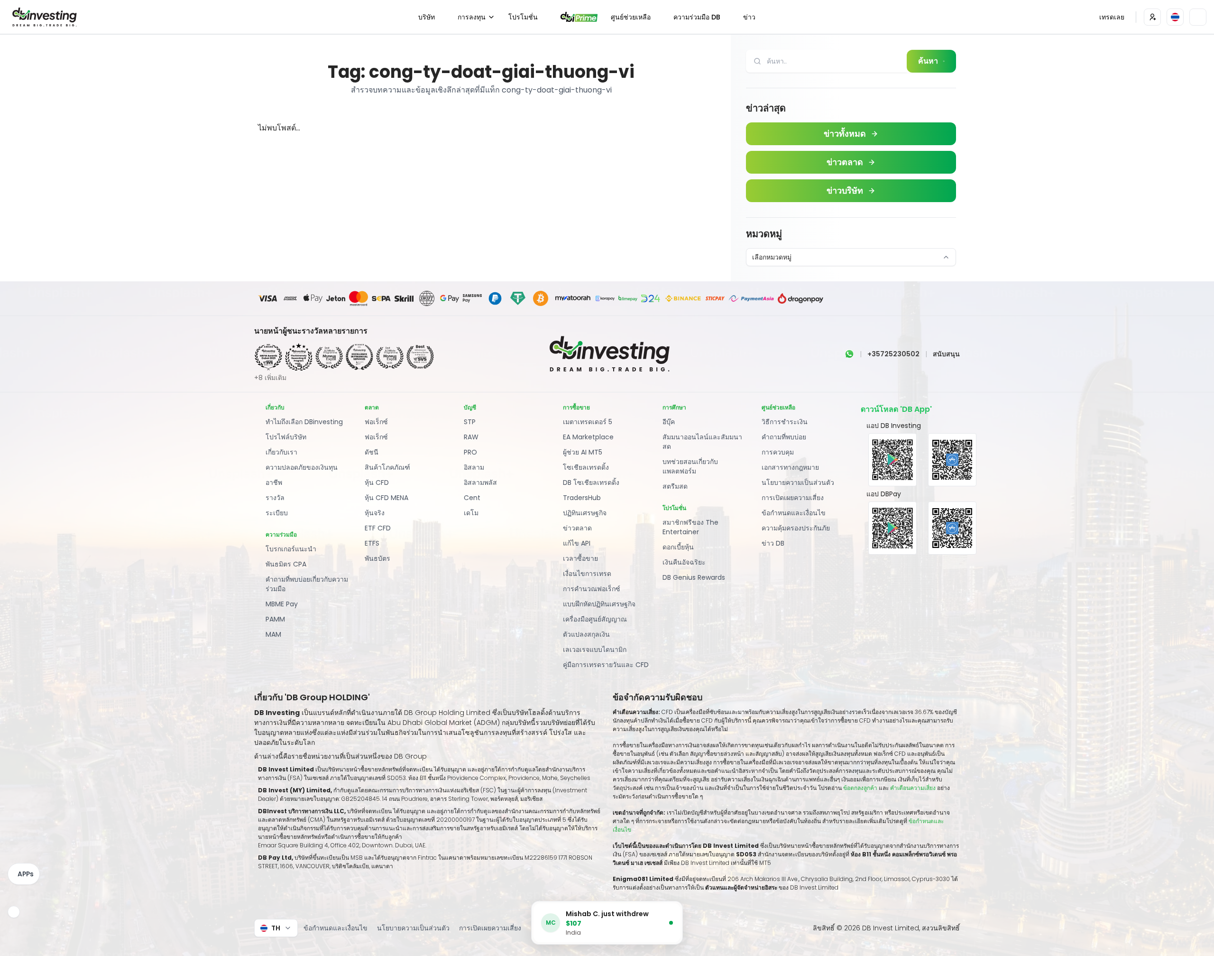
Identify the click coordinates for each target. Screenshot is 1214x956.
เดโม (471, 513)
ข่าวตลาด (577, 528)
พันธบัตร (377, 558)
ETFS (372, 543)
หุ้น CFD (377, 482)
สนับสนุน (946, 354)
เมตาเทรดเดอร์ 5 (587, 422)
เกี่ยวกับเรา (281, 452)
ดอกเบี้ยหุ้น (678, 547)
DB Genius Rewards (693, 577)
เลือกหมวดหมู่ (771, 257)
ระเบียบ (277, 513)
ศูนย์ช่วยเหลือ (631, 17)
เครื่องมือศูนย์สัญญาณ (595, 619)
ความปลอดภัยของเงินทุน (302, 467)
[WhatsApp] (849, 354)
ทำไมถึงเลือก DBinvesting (304, 422)
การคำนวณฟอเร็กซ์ (591, 589)
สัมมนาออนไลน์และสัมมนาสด (702, 441)
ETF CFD (378, 528)
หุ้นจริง (375, 513)
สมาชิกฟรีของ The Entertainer (690, 527)
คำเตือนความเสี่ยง (913, 788)
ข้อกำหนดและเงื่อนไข (794, 513)
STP (470, 422)
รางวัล (275, 497)
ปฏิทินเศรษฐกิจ (585, 513)
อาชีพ (274, 482)
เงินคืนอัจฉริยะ (684, 562)
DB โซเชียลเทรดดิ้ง (591, 482)
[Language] (1175, 17)
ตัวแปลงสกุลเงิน (586, 634)
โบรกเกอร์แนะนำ (291, 549)
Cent (472, 497)
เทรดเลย (1111, 17)
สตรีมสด (675, 486)
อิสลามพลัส (480, 482)
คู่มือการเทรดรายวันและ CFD (606, 664)
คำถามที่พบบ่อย (784, 437)
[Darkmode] (1197, 17)
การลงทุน (472, 17)
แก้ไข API (576, 543)
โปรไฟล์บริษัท (286, 437)
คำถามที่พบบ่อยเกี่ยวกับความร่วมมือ (307, 584)
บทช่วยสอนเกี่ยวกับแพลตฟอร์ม (690, 466)
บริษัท (426, 17)
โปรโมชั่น (523, 17)
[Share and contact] (14, 912)
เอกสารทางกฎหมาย (790, 467)
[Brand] (43, 17)
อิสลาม (474, 467)
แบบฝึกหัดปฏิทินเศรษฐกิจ (599, 604)
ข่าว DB (773, 543)
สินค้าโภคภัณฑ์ (387, 467)
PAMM (275, 619)
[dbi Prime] (579, 17)
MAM (273, 634)
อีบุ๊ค (668, 422)
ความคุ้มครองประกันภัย (796, 528)
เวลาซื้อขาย (580, 558)
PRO (470, 452)
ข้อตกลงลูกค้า (860, 788)
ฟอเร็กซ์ (376, 422)
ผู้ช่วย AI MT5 (582, 452)
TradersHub (582, 497)
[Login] (1152, 17)
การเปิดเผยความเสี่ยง (793, 497)
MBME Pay (282, 604)
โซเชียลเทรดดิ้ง (586, 467)
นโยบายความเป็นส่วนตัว (798, 482)
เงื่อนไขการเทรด (587, 573)
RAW (471, 437)
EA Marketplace (588, 437)
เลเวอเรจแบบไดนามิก (594, 649)
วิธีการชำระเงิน (785, 422)
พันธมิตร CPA (286, 564)
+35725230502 (893, 354)
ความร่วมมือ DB (696, 17)
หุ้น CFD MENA (386, 497)
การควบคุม (778, 452)
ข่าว (749, 17)
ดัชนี (371, 452)
